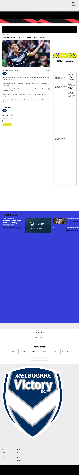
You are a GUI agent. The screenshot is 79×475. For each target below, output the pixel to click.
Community (59, 8)
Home (3, 34)
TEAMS (47, 8)
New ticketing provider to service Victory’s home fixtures (11, 222)
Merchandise (19, 449)
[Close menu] (75, 471)
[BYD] (45, 351)
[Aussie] (34, 351)
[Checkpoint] (65, 351)
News (8, 34)
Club (53, 8)
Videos (3, 449)
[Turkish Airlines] (39, 338)
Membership (19, 447)
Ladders (3, 454)
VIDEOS (42, 8)
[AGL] (13, 351)
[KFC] (24, 351)
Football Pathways (21, 454)
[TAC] (55, 351)
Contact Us (75, 8)
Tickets (3, 457)
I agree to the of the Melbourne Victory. (15, 120)
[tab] (59, 61)
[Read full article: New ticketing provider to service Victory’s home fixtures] (71, 77)
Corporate (68, 8)
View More (74, 214)
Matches (3, 452)
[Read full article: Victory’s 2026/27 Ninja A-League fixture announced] (71, 137)
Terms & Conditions (39, 467)
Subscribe (7, 124)
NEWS (37, 8)
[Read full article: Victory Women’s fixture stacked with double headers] (71, 85)
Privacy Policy (12, 120)
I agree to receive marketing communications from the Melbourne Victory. (19, 121)
